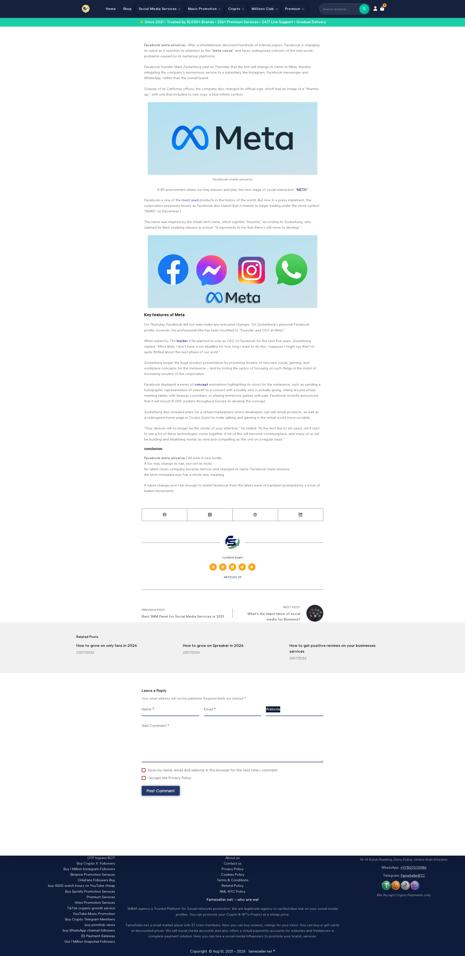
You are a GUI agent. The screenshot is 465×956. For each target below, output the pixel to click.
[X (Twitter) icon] (232, 567)
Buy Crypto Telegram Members (90, 919)
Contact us (232, 863)
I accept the (169, 778)
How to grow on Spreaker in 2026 (213, 645)
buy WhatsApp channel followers (89, 930)
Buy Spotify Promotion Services (90, 891)
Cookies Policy (232, 875)
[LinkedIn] (300, 515)
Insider (182, 341)
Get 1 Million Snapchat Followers (89, 942)
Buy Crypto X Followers (96, 863)
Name (148, 709)
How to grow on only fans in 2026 (106, 645)
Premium (292, 9)
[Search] (364, 9)
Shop (127, 9)
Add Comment (155, 726)
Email (210, 709)
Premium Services (101, 897)
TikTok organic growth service (91, 908)
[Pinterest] (255, 515)
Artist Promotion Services (95, 903)
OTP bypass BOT (101, 858)
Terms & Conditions (232, 880)
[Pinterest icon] (242, 567)
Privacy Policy (180, 778)
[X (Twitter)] (209, 515)
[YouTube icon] (252, 567)
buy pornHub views (100, 925)
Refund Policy (232, 886)
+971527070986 (413, 868)
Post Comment (161, 790)
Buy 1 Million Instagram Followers (89, 869)
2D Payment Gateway (98, 936)
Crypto (234, 9)
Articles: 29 (232, 577)
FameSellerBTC (413, 876)
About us (232, 858)
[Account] (375, 9)
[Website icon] (222, 567)
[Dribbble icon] (213, 567)
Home (111, 9)
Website (273, 709)
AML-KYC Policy (232, 891)
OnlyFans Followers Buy (96, 880)
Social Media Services (158, 9)
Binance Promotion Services (92, 875)
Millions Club (263, 9)
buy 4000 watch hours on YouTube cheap (81, 886)
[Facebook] (164, 515)
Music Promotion (202, 9)
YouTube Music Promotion (94, 914)
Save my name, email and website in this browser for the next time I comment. (213, 770)
